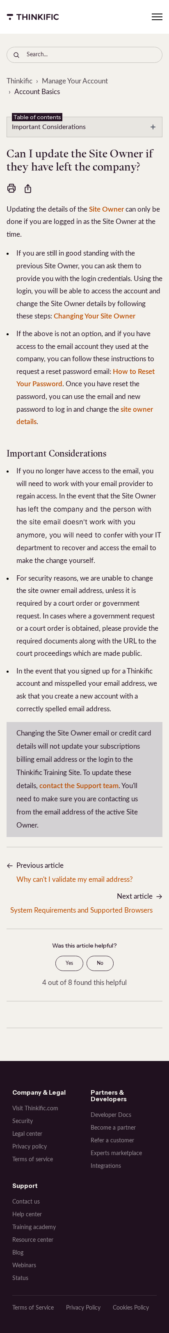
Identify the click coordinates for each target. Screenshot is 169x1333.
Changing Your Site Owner (94, 316)
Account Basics (37, 91)
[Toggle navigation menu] (157, 17)
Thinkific (19, 81)
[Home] (33, 17)
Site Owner (106, 209)
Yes (69, 963)
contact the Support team (79, 785)
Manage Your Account (75, 81)
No (100, 963)
